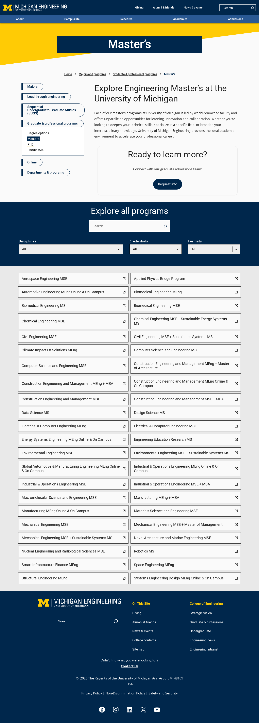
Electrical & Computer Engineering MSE (165, 426)
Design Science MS (149, 413)
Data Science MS (35, 413)
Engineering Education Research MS (163, 439)
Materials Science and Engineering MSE (166, 511)
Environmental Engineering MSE (47, 453)
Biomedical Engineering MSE (157, 305)
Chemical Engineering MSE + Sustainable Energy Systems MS (180, 321)
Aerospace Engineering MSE (44, 278)
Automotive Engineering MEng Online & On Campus (63, 292)
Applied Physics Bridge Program (159, 278)
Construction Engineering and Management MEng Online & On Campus (181, 383)
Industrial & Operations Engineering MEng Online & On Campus (177, 468)
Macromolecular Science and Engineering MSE (59, 497)
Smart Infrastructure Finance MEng (50, 565)
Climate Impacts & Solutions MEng (49, 350)
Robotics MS (144, 551)
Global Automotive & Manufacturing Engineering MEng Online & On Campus (71, 468)
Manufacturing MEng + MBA (156, 497)
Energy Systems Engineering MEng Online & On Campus (66, 439)
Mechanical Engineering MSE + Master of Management (178, 524)
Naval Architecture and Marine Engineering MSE (172, 538)
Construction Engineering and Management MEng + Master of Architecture (181, 366)
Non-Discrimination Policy (125, 693)
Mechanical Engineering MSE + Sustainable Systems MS (67, 538)
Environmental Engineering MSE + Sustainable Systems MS (181, 453)
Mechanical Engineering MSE (45, 524)
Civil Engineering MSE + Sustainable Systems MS (173, 337)
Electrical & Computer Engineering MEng (54, 426)
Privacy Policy (91, 693)
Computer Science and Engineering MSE (54, 366)
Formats (195, 241)
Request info (167, 184)
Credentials (139, 241)
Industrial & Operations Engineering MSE (54, 484)
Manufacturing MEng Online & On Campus (55, 511)
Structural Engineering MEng (44, 578)
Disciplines (27, 241)
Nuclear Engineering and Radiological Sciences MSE (63, 551)
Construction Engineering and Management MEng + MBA (67, 383)
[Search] (252, 7)
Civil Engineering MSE (39, 337)
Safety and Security (163, 693)
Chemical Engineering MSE (43, 321)
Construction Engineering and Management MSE (61, 399)
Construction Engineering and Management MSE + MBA (179, 399)
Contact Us (129, 666)
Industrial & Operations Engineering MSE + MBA (172, 484)
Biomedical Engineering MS (44, 305)
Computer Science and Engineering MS (165, 350)
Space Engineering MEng (154, 565)
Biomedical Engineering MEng (158, 292)
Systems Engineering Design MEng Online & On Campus (179, 578)
